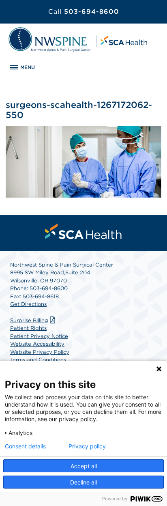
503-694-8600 (83, 11)
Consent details (25, 446)
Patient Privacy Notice (39, 336)
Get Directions (28, 304)
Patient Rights (28, 328)
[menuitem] (83, 231)
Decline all (83, 482)
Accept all (84, 466)
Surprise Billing (29, 320)
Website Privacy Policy (39, 352)
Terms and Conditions (38, 360)
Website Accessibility (37, 344)
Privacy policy (87, 446)
